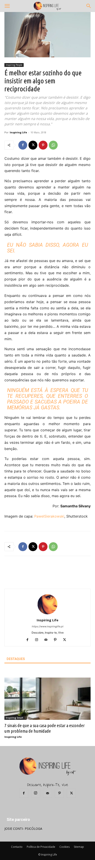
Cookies (64, 847)
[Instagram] (38, 640)
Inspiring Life (18, 132)
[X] (32, 145)
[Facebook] (22, 145)
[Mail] (47, 640)
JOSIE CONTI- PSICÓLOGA (23, 828)
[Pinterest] (43, 145)
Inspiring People (14, 64)
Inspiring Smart (14, 717)
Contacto (17, 847)
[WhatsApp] (53, 145)
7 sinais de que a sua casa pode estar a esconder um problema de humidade (44, 728)
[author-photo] (47, 614)
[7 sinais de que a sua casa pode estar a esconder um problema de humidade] (47, 699)
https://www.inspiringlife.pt (47, 626)
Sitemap (79, 847)
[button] (7, 6)
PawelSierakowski (49, 516)
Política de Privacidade (41, 847)
